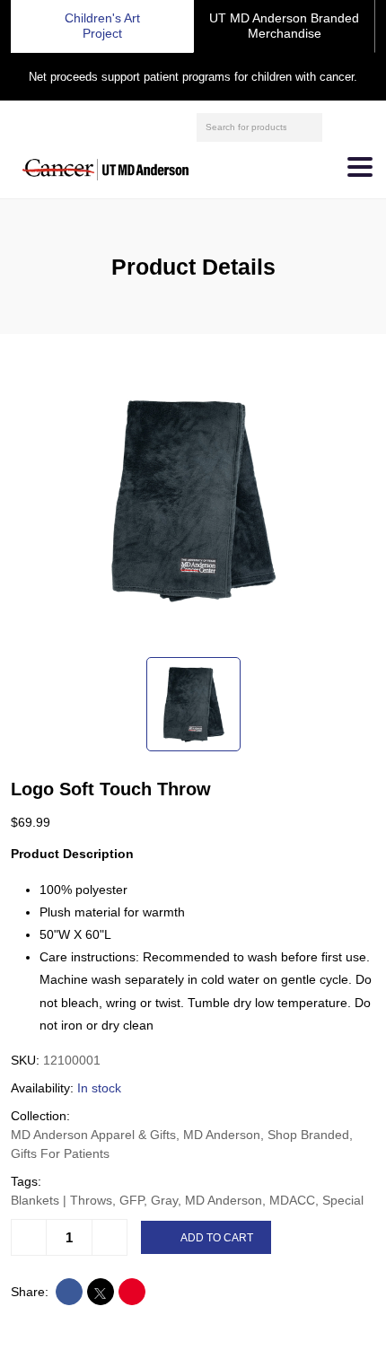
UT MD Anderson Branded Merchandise (284, 25)
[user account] (338, 126)
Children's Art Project (102, 25)
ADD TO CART (216, 1238)
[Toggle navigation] (360, 167)
